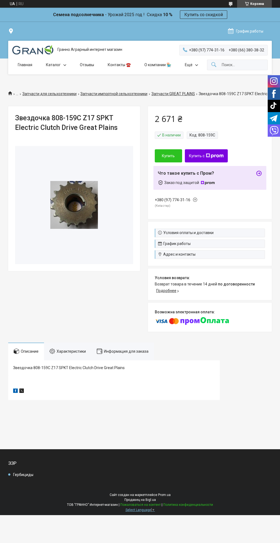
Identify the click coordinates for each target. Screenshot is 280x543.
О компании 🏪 (157, 65)
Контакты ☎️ (119, 65)
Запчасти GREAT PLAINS (173, 94)
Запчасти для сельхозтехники (49, 94)
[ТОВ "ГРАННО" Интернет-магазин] (32, 50)
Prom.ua (164, 495)
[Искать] (214, 65)
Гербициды (23, 474)
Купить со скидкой (203, 14)
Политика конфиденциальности (188, 505)
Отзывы (87, 65)
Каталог (53, 65)
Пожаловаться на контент (140, 505)
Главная (25, 65)
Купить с (197, 156)
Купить (168, 156)
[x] (21, 391)
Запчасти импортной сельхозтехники (113, 94)
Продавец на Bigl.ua (140, 500)
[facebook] (15, 391)
